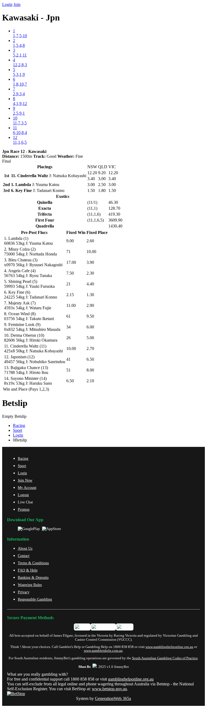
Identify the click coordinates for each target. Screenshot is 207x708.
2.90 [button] (90, 305)
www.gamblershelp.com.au (103, 651)
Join (16, 4)
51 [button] (68, 370)
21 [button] (68, 284)
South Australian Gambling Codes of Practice (165, 658)
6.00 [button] (90, 327)
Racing (19, 425)
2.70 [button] (90, 348)
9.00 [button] (70, 241)
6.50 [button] (90, 359)
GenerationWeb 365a (113, 698)
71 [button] (68, 251)
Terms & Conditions (33, 563)
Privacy (23, 592)
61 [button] (68, 316)
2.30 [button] (90, 273)
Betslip (14, 403)
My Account (27, 487)
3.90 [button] (90, 262)
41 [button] (68, 359)
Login (7, 4)
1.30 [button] (90, 294)
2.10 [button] (90, 380)
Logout (23, 495)
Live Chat (25, 502)
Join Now (25, 480)
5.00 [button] (90, 337)
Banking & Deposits (33, 577)
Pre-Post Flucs (34, 232)
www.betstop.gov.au (109, 688)
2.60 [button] (90, 241)
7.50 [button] (70, 273)
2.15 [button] (70, 294)
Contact (23, 555)
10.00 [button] (91, 251)
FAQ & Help (27, 570)
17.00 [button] (71, 262)
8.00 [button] (90, 370)
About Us (25, 548)
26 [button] (68, 337)
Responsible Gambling (35, 599)
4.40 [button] (90, 284)
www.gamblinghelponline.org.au (169, 647)
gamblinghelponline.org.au (131, 679)
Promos (23, 509)
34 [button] (68, 327)
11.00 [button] (71, 305)
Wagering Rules (30, 585)
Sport (17, 430)
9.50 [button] (90, 316)
